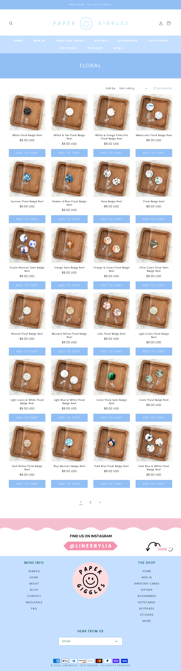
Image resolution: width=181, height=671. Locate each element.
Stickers (147, 614)
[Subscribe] (116, 641)
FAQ (34, 608)
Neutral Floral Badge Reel (27, 333)
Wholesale (34, 602)
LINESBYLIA (69, 665)
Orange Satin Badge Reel (69, 267)
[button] (11, 23)
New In (147, 577)
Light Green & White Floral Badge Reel (27, 401)
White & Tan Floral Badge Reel (69, 137)
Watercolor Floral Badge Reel (154, 135)
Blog (34, 590)
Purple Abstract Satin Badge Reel (27, 269)
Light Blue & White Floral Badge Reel (69, 401)
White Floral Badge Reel (27, 135)
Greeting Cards (146, 583)
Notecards (147, 602)
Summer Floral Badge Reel (27, 201)
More (147, 621)
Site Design (89, 665)
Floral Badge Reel (154, 201)
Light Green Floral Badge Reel (154, 335)
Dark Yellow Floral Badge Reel (27, 468)
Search (34, 571)
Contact (34, 596)
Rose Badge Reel (111, 201)
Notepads (146, 608)
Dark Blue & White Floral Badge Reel (153, 468)
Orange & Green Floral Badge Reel (112, 269)
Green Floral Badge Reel (154, 400)
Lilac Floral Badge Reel (112, 333)
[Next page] (100, 502)
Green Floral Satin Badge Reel (112, 401)
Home (34, 577)
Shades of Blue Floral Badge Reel (69, 203)
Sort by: (111, 88)
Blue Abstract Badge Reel (69, 466)
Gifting (147, 590)
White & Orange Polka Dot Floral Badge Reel (111, 137)
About (34, 583)
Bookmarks (147, 596)
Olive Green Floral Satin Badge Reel (153, 269)
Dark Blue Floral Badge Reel (111, 466)
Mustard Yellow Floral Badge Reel (69, 335)
